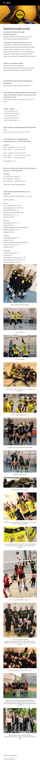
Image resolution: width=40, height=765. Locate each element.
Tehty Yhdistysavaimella (9, 759)
